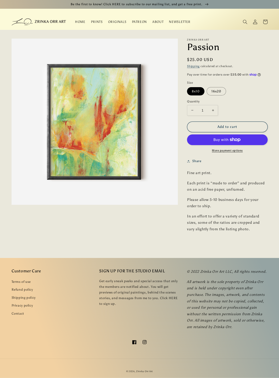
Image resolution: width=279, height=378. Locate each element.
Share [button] (196, 161)
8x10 (196, 91)
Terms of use (21, 282)
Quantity (193, 101)
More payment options (227, 150)
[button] (245, 22)
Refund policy (22, 290)
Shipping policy (24, 298)
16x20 (216, 91)
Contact (18, 313)
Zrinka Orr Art (144, 371)
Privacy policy (22, 305)
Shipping (193, 66)
